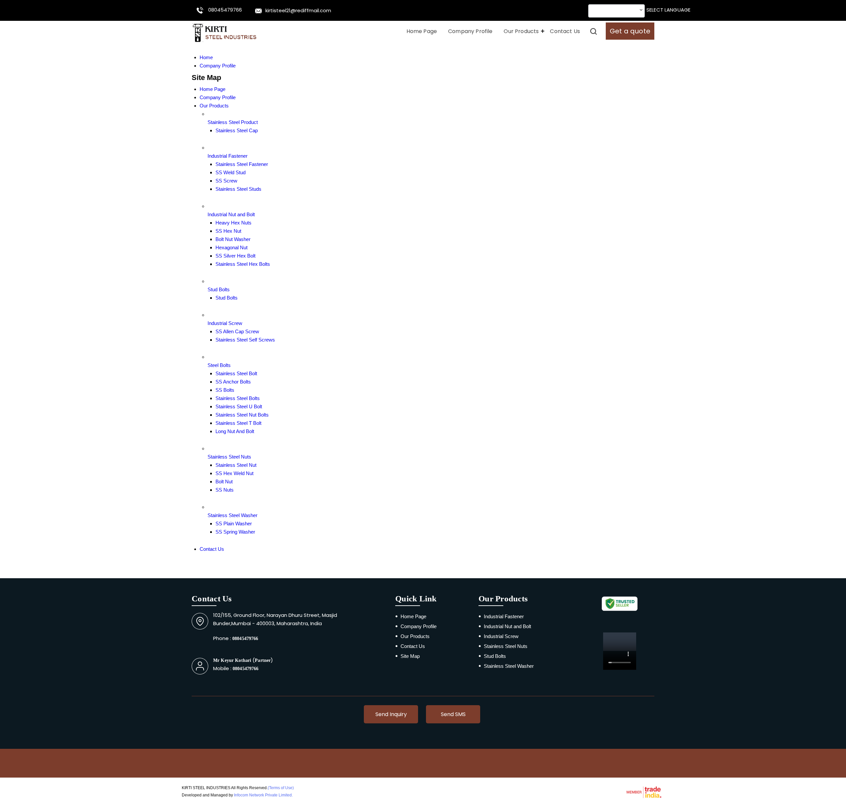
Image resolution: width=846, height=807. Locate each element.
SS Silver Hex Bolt (235, 256)
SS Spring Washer (235, 532)
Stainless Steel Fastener (241, 164)
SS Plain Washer (233, 523)
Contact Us (565, 31)
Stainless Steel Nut (235, 465)
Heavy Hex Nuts (233, 222)
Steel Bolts (219, 365)
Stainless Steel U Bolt (238, 406)
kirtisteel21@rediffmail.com (298, 10)
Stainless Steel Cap (236, 130)
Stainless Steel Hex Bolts (242, 264)
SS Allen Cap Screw (237, 331)
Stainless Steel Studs (238, 189)
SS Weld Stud (230, 172)
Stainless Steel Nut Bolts (242, 415)
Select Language (668, 9)
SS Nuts (224, 490)
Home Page (421, 31)
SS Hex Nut (228, 231)
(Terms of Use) (281, 788)
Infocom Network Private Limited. (263, 795)
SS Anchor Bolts (233, 381)
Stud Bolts (219, 289)
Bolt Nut (224, 481)
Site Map (410, 656)
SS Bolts (224, 390)
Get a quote (630, 31)
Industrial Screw (225, 323)
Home (206, 57)
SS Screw (226, 180)
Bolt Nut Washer (232, 239)
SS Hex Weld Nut (234, 473)
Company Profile (470, 31)
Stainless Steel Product (233, 122)
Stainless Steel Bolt (236, 373)
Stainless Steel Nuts (229, 457)
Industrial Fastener (228, 156)
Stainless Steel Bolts (237, 398)
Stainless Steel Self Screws (245, 340)
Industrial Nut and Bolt (231, 214)
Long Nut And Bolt (234, 431)
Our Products (521, 31)
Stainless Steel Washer (232, 515)
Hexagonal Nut (231, 247)
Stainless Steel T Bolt (238, 423)
